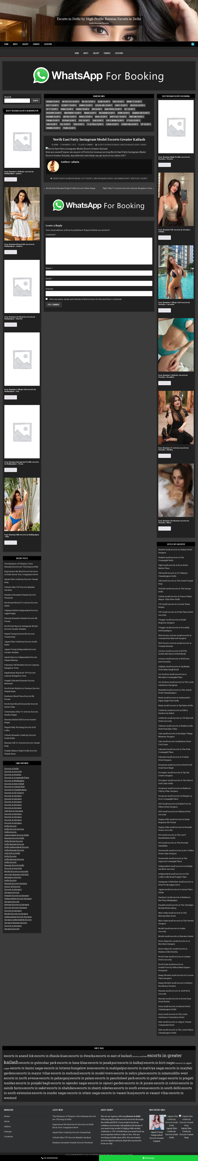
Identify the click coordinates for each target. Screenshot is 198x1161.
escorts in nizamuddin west (167, 1073)
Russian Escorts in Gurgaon (16, 904)
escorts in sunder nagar (49, 1093)
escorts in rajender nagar (69, 1083)
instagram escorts (107, 112)
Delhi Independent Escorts (16, 847)
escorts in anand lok (19, 1056)
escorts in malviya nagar (146, 1068)
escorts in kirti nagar (159, 1063)
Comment (51, 234)
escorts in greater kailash (69, 178)
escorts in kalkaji (130, 1063)
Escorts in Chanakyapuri (15, 789)
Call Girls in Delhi (12, 853)
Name (49, 268)
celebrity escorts (68, 105)
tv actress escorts (95, 124)
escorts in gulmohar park (38, 1063)
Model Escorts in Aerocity (16, 871)
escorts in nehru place (129, 1073)
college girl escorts (103, 105)
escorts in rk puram (139, 1083)
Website (49, 288)
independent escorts (72, 112)
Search (7, 97)
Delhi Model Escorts (13, 841)
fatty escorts (52, 109)
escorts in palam (82, 1078)
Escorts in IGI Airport (14, 792)
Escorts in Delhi (11, 768)
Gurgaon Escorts (11, 892)
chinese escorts (85, 105)
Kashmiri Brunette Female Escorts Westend (72, 1142)
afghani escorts (52, 101)
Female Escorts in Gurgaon (16, 895)
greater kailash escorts (104, 178)
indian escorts (90, 112)
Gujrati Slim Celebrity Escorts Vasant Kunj (71, 1132)
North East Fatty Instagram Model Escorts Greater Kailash (99, 139)
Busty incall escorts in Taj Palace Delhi (175, 705)
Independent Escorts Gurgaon (18, 898)
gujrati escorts (82, 109)
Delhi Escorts (10, 826)
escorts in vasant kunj (117, 1093)
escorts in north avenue (21, 1078)
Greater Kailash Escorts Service (133, 144)
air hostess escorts (70, 101)
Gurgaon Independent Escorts (18, 919)
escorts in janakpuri (103, 1063)
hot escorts (130, 109)
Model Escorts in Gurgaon (16, 913)
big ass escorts (88, 101)
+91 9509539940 (50, 1158)
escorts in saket (34, 1088)
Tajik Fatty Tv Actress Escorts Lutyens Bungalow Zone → (128, 188)
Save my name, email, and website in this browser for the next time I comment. (85, 299)
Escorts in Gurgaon (13, 795)
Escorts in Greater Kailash (108, 144)
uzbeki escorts (112, 124)
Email (49, 278)
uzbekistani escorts (129, 124)
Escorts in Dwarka (12, 774)
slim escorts (98, 120)
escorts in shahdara (61, 1088)
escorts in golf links (140, 1056)
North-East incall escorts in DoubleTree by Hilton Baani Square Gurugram (174, 967)
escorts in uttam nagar (84, 1093)
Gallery (25, 44)
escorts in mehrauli (65, 1073)
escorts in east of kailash (114, 1056)
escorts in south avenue (131, 1088)
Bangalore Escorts (12, 877)
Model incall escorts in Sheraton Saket (175, 936)
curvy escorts (121, 105)
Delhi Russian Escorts (14, 844)
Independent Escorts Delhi (16, 835)
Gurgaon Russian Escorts (15, 922)
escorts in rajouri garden (106, 1083)
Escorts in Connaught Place (16, 777)
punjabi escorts (52, 120)
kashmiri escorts (53, 116)
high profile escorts (113, 109)
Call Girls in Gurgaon (13, 811)
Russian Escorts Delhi (14, 838)
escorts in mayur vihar (33, 1073)
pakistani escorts (136, 116)
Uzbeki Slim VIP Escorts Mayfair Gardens (71, 1137)
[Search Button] (192, 44)
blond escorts (104, 101)
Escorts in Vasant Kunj (14, 786)
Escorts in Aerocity (13, 771)
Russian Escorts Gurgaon (15, 883)
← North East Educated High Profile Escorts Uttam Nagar (70, 188)
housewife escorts (53, 112)
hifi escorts (97, 109)
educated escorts (137, 105)
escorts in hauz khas (72, 1063)
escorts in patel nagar (151, 1078)
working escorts (53, 128)
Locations (48, 44)
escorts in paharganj (54, 1078)
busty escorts (52, 105)
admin (56, 145)
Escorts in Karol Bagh (14, 783)
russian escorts (69, 120)
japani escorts (124, 112)
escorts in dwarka (81, 1056)
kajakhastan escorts (140, 112)
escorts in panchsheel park (115, 1078)
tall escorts (65, 124)
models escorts (85, 116)
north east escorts (118, 116)
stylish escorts (133, 120)
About (15, 44)
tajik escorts (51, 124)
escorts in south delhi (165, 1088)
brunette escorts (134, 101)
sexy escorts (84, 120)
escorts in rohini (166, 1083)
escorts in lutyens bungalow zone (69, 1068)
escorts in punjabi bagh (33, 1083)
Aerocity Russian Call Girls (16, 874)
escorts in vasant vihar (152, 1093)
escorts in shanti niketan (94, 1088)
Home (6, 44)
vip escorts (146, 124)
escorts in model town (96, 1073)
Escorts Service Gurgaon (15, 907)
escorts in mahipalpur (110, 1068)
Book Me (10, 179)
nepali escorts (101, 116)
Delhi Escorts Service (14, 829)
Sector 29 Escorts (12, 886)
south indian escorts (115, 120)
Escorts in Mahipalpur (14, 780)
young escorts (69, 128)
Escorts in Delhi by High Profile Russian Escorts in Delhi (99, 19)
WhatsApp (149, 1158)
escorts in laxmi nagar (27, 1068)
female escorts (67, 109)
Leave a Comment (87, 145)
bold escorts (118, 101)
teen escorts (78, 124)
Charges (36, 44)
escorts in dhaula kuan (51, 1056)
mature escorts (69, 116)
